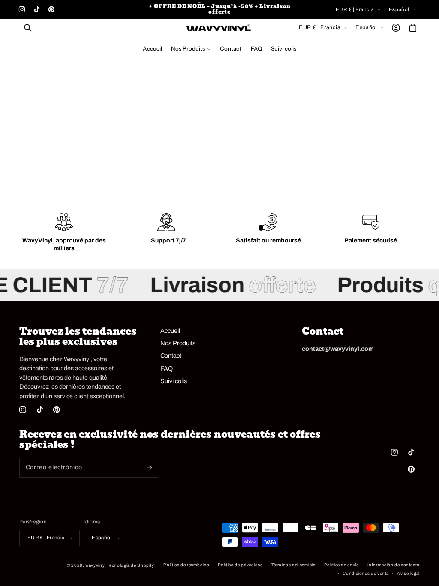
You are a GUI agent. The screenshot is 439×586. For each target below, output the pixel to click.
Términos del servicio (293, 564)
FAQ (166, 368)
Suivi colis (173, 381)
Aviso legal (408, 573)
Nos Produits (177, 343)
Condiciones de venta (366, 573)
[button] (27, 27)
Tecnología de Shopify (130, 565)
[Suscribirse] (149, 468)
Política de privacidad (240, 564)
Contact (170, 355)
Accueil (170, 330)
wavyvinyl (95, 565)
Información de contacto (393, 564)
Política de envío (341, 564)
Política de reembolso (186, 564)
